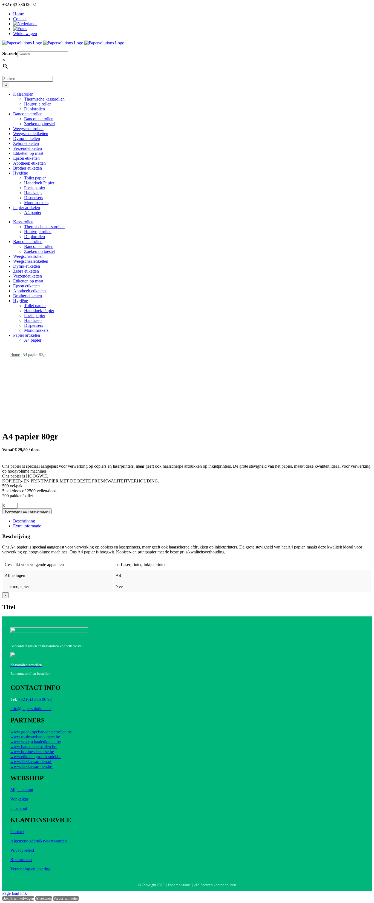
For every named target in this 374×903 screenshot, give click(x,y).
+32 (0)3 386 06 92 (35, 699)
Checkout (18, 808)
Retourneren (21, 859)
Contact (17, 831)
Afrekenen (44, 898)
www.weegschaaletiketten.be (35, 741)
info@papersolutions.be (30, 708)
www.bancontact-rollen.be (33, 746)
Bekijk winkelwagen (18, 898)
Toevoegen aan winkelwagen (27, 511)
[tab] (192, 521)
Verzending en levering (30, 869)
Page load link (14, 893)
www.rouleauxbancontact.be (35, 737)
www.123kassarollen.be (31, 766)
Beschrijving (24, 521)
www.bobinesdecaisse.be (32, 751)
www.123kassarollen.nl (31, 761)
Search (10, 53)
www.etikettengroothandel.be (35, 756)
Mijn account (21, 789)
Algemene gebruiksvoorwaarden (38, 841)
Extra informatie (27, 526)
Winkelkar (19, 799)
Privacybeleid (22, 850)
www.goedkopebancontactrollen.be (41, 732)
